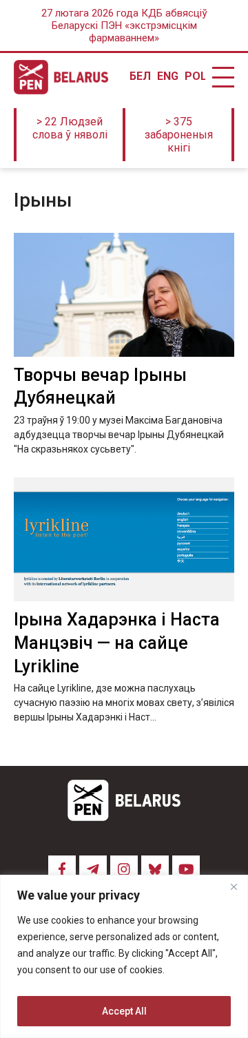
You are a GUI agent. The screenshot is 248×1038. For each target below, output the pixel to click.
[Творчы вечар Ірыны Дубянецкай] (124, 295)
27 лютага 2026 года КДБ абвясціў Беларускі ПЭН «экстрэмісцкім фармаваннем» (124, 25)
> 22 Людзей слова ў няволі (69, 128)
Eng (167, 76)
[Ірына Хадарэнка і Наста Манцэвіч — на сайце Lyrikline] (124, 539)
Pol (195, 76)
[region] (124, 956)
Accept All (124, 1011)
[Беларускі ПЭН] (61, 77)
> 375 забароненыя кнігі (179, 134)
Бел (140, 76)
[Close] (233, 886)
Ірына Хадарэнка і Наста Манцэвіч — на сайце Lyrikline (117, 643)
